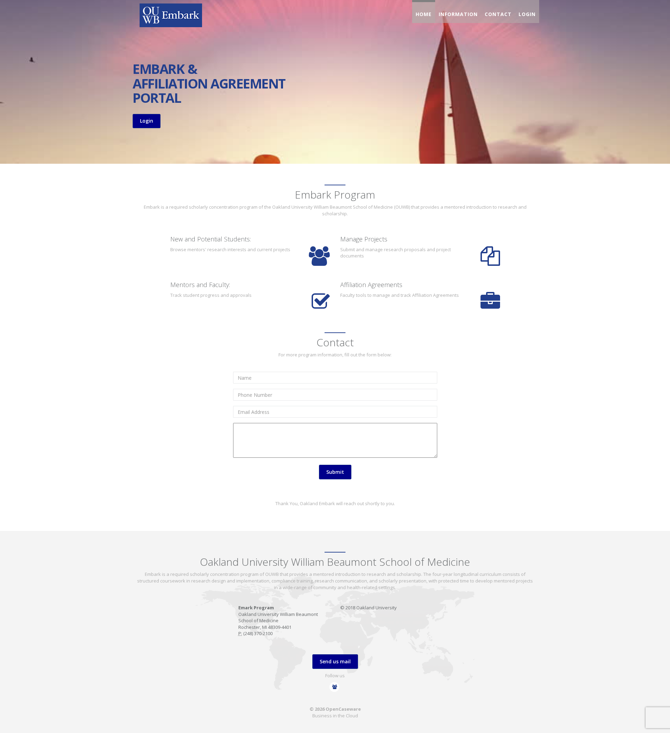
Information (458, 14)
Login (527, 14)
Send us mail (335, 661)
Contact (498, 14)
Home (424, 14)
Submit (335, 472)
